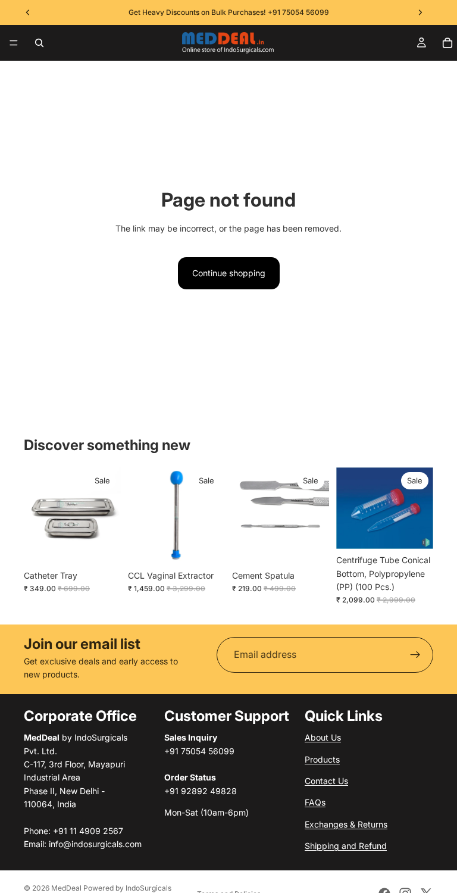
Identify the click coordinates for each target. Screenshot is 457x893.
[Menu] (13, 43)
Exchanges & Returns (346, 824)
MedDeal (66, 887)
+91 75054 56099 (298, 12)
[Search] (39, 43)
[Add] (206, 546)
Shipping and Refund (346, 846)
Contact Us (326, 781)
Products (322, 759)
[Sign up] (415, 654)
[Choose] (102, 546)
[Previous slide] (37, 515)
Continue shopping (228, 273)
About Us (323, 737)
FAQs (315, 803)
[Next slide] (108, 515)
